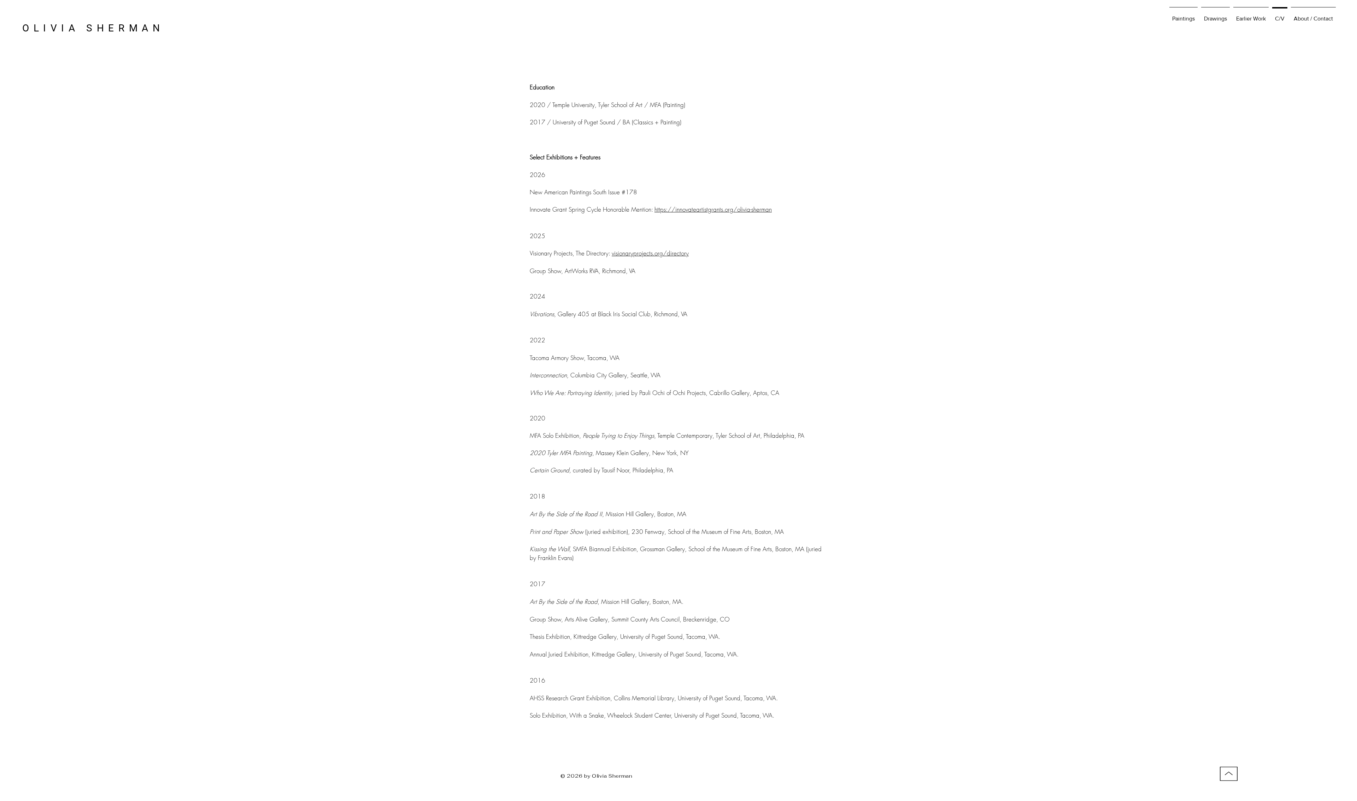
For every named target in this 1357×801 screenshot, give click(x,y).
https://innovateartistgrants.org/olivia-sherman (713, 209)
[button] (1251, 15)
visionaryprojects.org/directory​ (650, 253)
